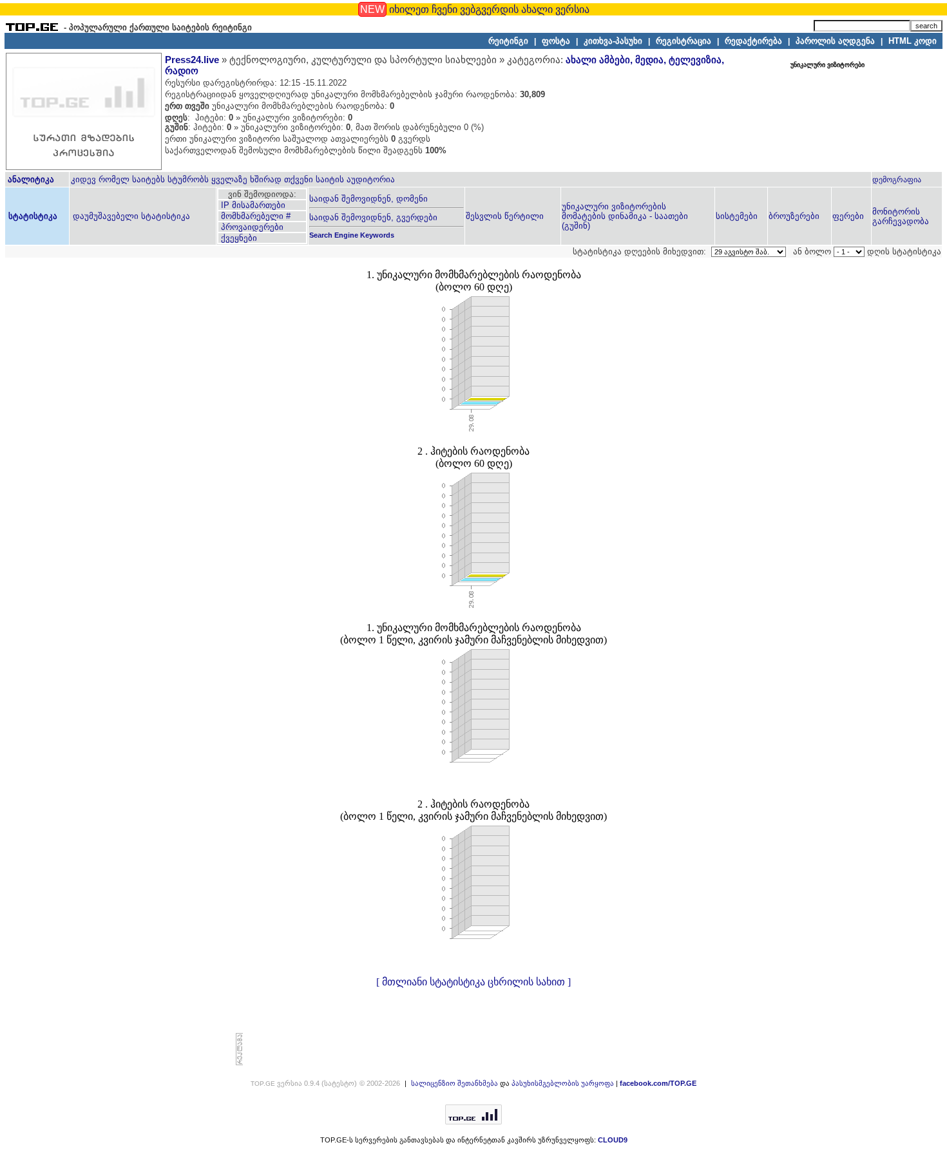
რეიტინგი (508, 41)
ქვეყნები (237, 238)
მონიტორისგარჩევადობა (900, 216)
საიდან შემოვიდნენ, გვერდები (373, 217)
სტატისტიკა (31, 216)
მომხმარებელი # (254, 216)
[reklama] (239, 1062)
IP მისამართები (251, 205)
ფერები (848, 216)
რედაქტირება (753, 41)
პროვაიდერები (250, 227)
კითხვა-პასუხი (613, 41)
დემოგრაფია (896, 179)
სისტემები (737, 216)
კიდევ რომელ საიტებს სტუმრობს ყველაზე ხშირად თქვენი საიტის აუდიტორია (233, 179)
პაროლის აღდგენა (835, 41)
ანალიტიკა (31, 179)
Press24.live (192, 60)
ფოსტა (556, 41)
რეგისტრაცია (683, 41)
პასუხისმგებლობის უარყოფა (563, 1083)
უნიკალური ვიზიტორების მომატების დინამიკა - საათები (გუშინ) (625, 216)
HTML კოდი (912, 41)
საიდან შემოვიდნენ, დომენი (368, 199)
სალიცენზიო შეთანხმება (454, 1083)
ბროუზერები (794, 216)
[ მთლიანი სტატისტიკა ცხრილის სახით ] (473, 981)
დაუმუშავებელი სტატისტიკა (130, 216)
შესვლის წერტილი (505, 216)
